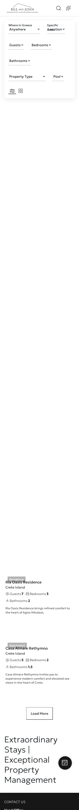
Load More (39, 713)
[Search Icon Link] (58, 8)
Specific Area (52, 27)
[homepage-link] (22, 8)
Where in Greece (20, 25)
